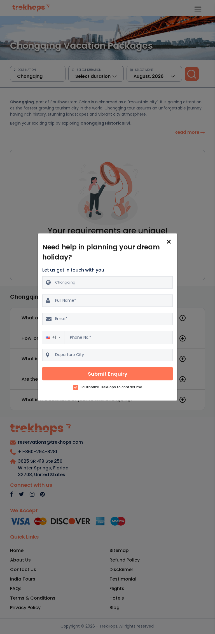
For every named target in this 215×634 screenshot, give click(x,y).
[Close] (168, 241)
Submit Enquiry (107, 373)
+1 (54, 337)
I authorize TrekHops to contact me (111, 387)
